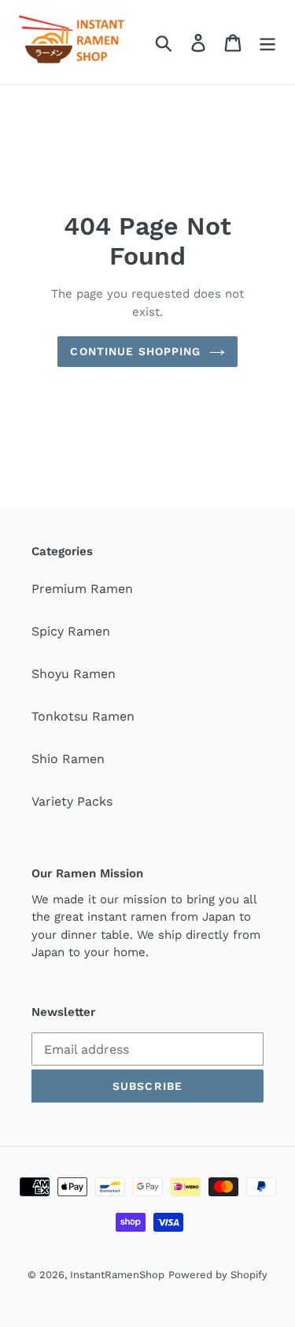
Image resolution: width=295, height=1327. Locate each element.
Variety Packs (71, 801)
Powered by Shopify (217, 1275)
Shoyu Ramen (73, 673)
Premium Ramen (82, 588)
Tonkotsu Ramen (83, 716)
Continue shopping (135, 351)
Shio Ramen (68, 758)
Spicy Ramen (70, 631)
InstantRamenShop (117, 1275)
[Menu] (267, 42)
